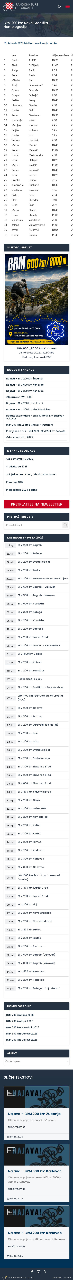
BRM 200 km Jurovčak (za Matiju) (38, 724)
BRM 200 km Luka (28, 741)
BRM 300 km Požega (30, 612)
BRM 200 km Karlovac (31, 850)
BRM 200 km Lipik (28, 733)
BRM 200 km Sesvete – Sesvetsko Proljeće (43, 578)
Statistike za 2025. (17, 466)
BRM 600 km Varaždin (31, 603)
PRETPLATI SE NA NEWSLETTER (36, 504)
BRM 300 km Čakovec (31, 867)
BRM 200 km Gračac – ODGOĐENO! (39, 645)
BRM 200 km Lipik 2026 (19, 1021)
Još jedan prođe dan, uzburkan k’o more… (31, 474)
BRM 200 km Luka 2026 (20, 1015)
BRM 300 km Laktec (29, 938)
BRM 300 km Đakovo (30, 716)
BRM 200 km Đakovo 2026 (21, 1039)
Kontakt (56, 1277)
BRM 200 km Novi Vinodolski (34, 921)
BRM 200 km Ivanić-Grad (33, 637)
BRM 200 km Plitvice (29, 842)
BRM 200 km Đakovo (30, 708)
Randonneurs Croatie (22, 1277)
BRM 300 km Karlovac (31, 858)
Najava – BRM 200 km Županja (24, 378)
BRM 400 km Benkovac (31, 971)
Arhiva (28, 43)
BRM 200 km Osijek (29, 800)
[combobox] (36, 525)
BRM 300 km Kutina (29, 833)
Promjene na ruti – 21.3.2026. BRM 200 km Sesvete (35, 431)
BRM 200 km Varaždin (31, 620)
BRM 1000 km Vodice (30, 654)
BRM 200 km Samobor (31, 670)
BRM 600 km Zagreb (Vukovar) (36, 954)
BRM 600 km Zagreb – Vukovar (36, 587)
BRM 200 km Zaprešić (31, 628)
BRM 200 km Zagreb (30, 545)
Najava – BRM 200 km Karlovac (25, 391)
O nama (67, 1277)
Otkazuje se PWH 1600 (19, 397)
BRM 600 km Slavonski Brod (34, 783)
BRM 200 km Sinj (27, 904)
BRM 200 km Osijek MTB (32, 808)
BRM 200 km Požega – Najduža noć (39, 988)
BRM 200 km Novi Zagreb (33, 817)
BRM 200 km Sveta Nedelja (34, 561)
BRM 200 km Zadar (29, 570)
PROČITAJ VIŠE (16, 1127)
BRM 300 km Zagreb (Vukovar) (36, 963)
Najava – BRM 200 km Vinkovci (24, 403)
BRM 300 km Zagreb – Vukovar (36, 595)
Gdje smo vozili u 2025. (19, 437)
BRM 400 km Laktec (29, 929)
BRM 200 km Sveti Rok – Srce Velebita (40, 687)
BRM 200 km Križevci (30, 662)
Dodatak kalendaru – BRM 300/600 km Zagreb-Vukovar (35, 417)
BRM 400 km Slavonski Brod (34, 791)
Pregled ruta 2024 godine (21, 489)
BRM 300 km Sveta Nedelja (34, 750)
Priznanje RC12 (14, 482)
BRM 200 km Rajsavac (31, 980)
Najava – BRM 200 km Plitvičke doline (28, 409)
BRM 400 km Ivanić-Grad (33, 887)
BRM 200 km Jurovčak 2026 (22, 1027)
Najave (11, 1093)
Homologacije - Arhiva (45, 43)
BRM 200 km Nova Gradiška (34, 913)
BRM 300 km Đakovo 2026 (21, 1033)
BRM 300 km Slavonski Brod (34, 766)
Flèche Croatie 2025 (30, 679)
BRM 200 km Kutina (29, 825)
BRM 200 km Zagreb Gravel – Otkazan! (29, 424)
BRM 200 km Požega (30, 553)
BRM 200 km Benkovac (31, 946)
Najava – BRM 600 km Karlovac (25, 384)
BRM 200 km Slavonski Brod (34, 775)
